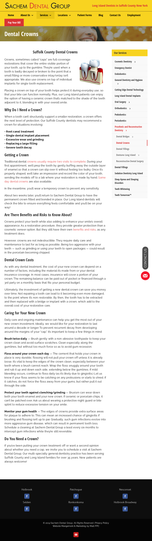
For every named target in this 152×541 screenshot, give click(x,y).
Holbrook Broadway (125, 502)
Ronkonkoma (76, 502)
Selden (27, 502)
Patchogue (76, 489)
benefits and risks (84, 229)
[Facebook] (26, 496)
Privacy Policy (102, 523)
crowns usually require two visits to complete (56, 161)
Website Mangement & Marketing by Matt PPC (76, 526)
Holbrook (27, 489)
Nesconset (125, 489)
